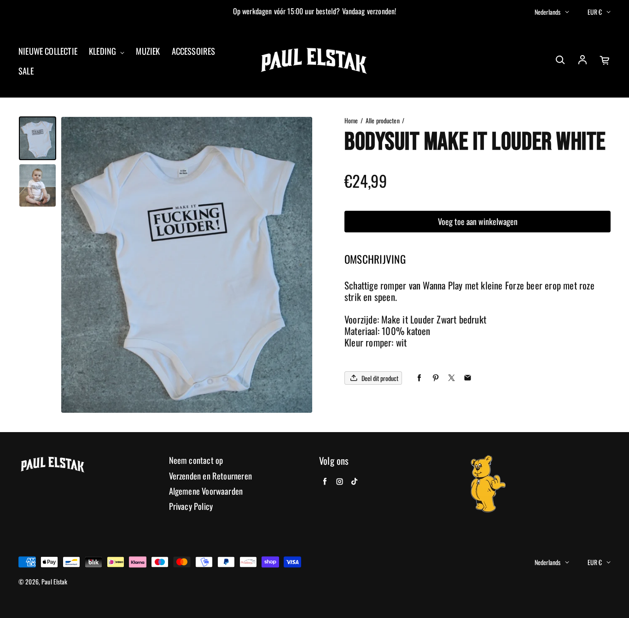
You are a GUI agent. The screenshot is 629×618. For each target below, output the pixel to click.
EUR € (595, 12)
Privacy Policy (191, 506)
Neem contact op (196, 460)
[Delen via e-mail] (467, 378)
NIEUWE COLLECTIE (47, 51)
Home (351, 120)
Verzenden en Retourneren (210, 476)
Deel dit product (379, 378)
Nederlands (547, 12)
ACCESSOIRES (193, 51)
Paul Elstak (54, 581)
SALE (26, 71)
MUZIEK (148, 51)
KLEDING (103, 51)
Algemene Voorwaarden (206, 491)
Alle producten (383, 120)
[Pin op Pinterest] (435, 378)
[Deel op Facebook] (419, 378)
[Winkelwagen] (605, 60)
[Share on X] (451, 378)
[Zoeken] (559, 60)
